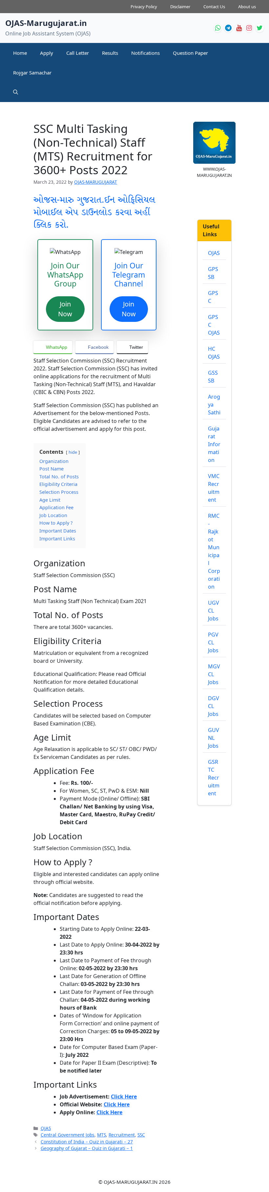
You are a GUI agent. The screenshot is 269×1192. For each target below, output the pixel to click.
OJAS (46, 1128)
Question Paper (190, 53)
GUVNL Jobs (213, 737)
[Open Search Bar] (16, 92)
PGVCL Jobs (213, 642)
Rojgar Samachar (32, 72)
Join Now (65, 309)
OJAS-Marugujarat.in (46, 22)
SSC (141, 1135)
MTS (101, 1135)
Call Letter (77, 53)
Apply (46, 53)
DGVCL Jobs (213, 706)
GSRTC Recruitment (213, 777)
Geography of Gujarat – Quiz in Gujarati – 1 (87, 1148)
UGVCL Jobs (213, 610)
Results (110, 53)
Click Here (124, 1096)
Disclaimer (180, 7)
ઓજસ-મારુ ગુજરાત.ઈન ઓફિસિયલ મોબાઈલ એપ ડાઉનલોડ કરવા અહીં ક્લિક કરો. (94, 213)
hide (73, 452)
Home (20, 53)
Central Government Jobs (67, 1135)
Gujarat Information (214, 444)
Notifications (145, 53)
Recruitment (122, 1135)
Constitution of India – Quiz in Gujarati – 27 (87, 1142)
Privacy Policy (144, 7)
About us (247, 7)
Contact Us (214, 7)
